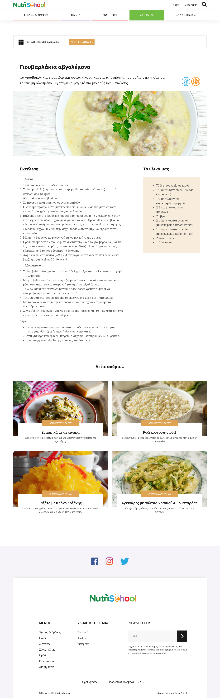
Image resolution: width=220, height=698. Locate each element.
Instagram (83, 643)
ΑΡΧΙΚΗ (176, 4)
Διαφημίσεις (46, 667)
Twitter (81, 638)
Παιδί (42, 638)
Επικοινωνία (46, 661)
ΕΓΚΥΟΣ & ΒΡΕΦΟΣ (36, 15)
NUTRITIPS (110, 15)
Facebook (83, 632)
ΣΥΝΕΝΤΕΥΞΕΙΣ (186, 15)
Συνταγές (44, 643)
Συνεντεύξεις (47, 649)
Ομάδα (43, 655)
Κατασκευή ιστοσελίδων (168, 693)
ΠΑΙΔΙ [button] (74, 15)
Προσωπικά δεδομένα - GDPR (126, 682)
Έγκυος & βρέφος (50, 632)
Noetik (184, 693)
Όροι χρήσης (89, 682)
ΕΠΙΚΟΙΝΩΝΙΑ (191, 4)
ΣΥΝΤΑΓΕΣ (147, 15)
